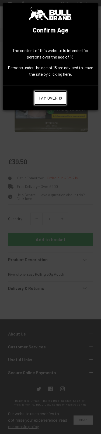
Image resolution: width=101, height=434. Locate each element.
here (67, 73)
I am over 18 (50, 97)
